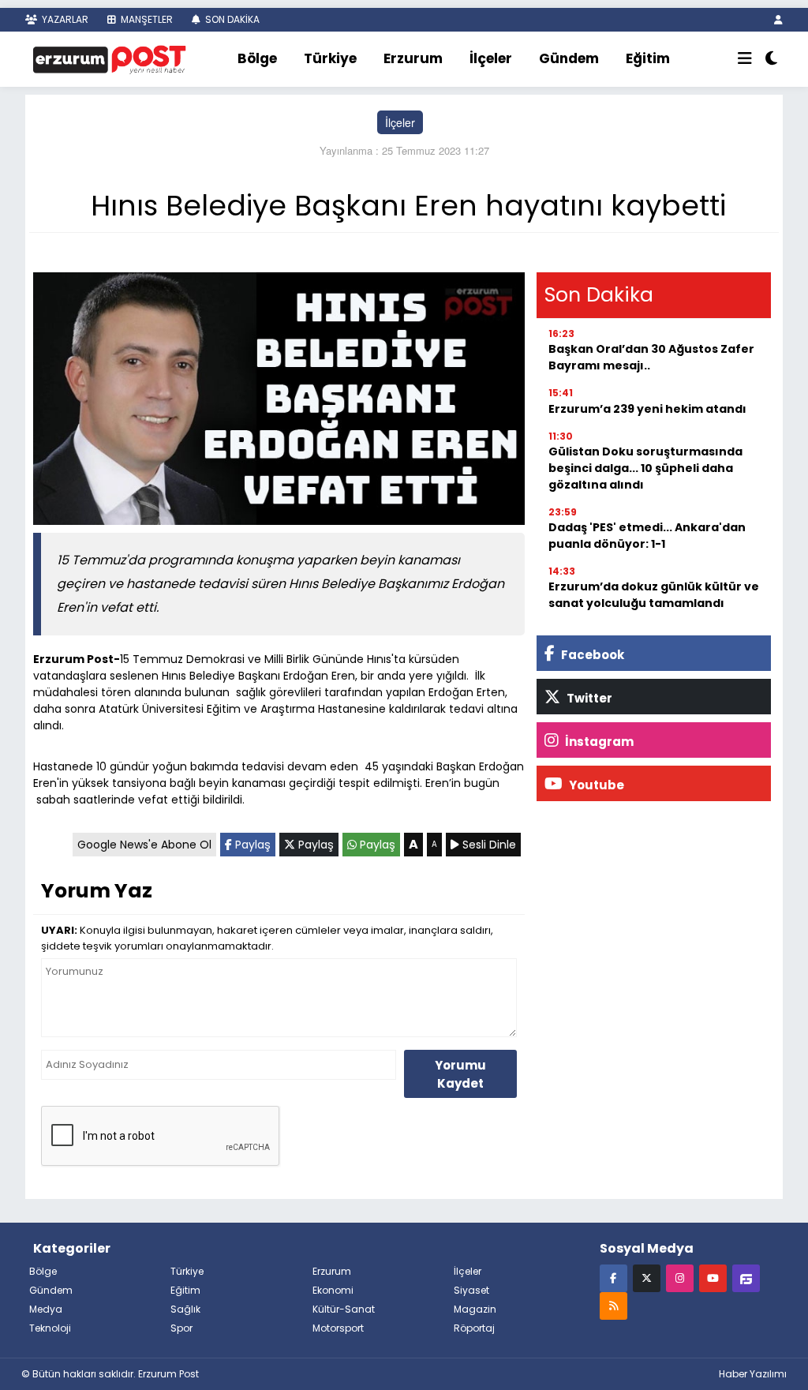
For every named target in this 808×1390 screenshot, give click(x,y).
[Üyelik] (778, 19)
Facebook (591, 654)
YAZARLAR (63, 19)
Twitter (588, 698)
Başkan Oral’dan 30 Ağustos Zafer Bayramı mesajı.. (651, 357)
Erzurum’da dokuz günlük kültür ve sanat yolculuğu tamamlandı (653, 595)
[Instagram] (680, 1277)
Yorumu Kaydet (460, 1074)
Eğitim (648, 58)
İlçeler (490, 58)
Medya (45, 1309)
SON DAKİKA (231, 19)
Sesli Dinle (487, 844)
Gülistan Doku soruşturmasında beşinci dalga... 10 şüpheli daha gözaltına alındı (645, 468)
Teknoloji (50, 1328)
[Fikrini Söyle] (746, 1277)
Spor (181, 1328)
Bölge (257, 58)
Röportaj (474, 1328)
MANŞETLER (145, 19)
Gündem (569, 58)
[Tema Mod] (771, 59)
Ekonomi (333, 1290)
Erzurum (413, 58)
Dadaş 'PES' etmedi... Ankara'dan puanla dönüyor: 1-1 (647, 535)
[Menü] (745, 59)
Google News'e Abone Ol (144, 844)
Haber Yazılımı (753, 1374)
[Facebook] (613, 1277)
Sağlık (185, 1309)
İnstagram (598, 741)
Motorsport (338, 1328)
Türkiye (330, 58)
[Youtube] (713, 1277)
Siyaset (471, 1290)
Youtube (595, 785)
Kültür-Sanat (343, 1309)
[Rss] (613, 1305)
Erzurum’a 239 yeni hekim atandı (647, 409)
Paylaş (251, 844)
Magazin (475, 1309)
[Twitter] (646, 1277)
